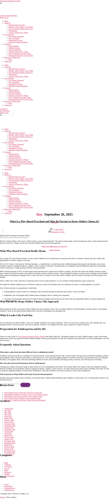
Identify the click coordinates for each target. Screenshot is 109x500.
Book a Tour (4, 17)
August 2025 (8, 431)
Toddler (6, 474)
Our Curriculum (14, 38)
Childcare (7, 465)
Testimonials (13, 31)
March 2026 (8, 418)
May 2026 (7, 414)
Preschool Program (15, 50)
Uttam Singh (59, 229)
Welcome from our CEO (17, 25)
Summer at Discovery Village (18, 52)
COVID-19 (8, 466)
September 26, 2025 (58, 232)
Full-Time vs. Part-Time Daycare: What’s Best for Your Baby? (25, 400)
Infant (6, 470)
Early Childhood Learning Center (20, 54)
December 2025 (9, 424)
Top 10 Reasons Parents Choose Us (21, 29)
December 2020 (9, 441)
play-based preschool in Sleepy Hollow (32, 336)
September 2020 (9, 443)
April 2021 (8, 433)
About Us (7, 23)
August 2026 (8, 408)
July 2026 (7, 410)
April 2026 (8, 416)
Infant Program (14, 46)
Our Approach (9, 34)
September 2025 (9, 430)
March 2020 (8, 445)
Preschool (7, 472)
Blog (10, 59)
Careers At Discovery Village (18, 33)
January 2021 (8, 439)
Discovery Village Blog (12, 57)
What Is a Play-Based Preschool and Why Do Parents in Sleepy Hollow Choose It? (54, 221)
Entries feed (8, 486)
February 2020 (9, 447)
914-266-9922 (12, 15)
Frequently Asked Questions (18, 42)
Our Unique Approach (16, 36)
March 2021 (8, 435)
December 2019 (9, 451)
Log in (6, 484)
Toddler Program (14, 48)
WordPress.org (9, 490)
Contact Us (4, 15)
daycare (6, 468)
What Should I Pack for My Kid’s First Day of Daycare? (23, 393)
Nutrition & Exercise (15, 40)
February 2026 (9, 420)
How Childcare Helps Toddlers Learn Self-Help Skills (22, 398)
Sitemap (2, 497)
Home (6, 21)
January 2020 (8, 449)
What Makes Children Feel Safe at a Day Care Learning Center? (26, 394)
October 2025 (9, 428)
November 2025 (9, 426)
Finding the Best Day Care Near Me (21, 56)
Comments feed (9, 488)
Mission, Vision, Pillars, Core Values (21, 27)
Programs (7, 44)
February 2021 (9, 437)
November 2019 (9, 452)
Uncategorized (9, 476)
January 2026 (8, 422)
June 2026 (7, 412)
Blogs (6, 463)
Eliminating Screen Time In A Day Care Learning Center (23, 396)
